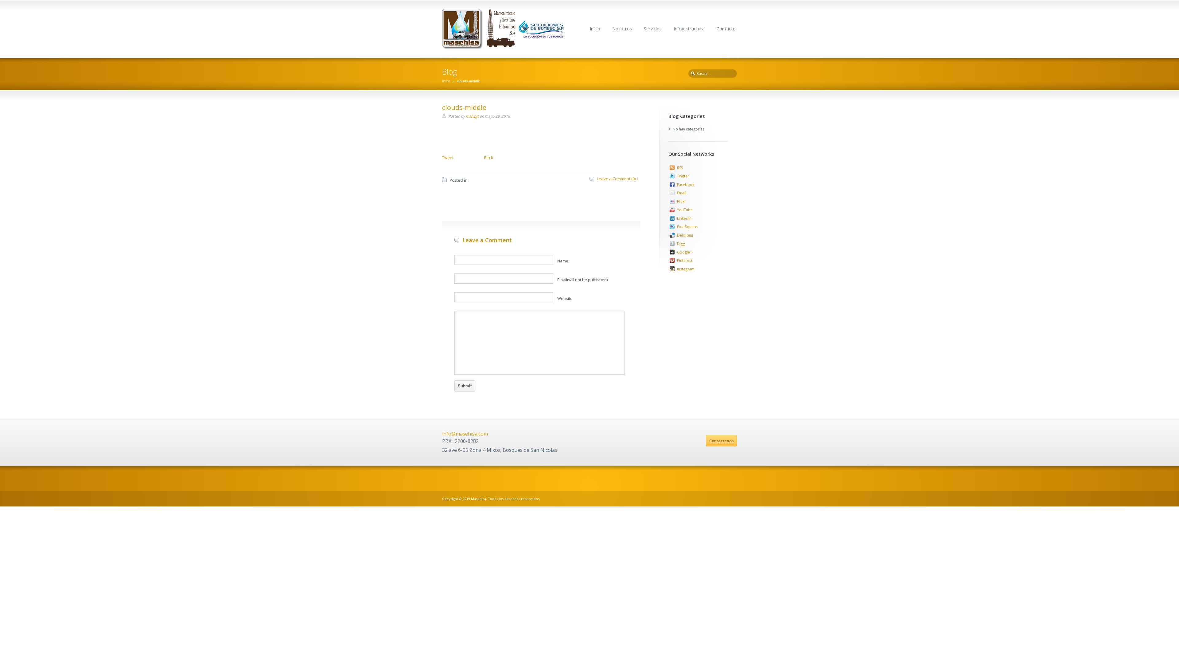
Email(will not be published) (582, 279)
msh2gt (472, 116)
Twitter (683, 176)
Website (565, 298)
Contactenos (721, 441)
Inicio (595, 29)
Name (562, 261)
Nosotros (622, 29)
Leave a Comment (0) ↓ (618, 178)
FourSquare (687, 226)
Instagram (686, 269)
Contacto (726, 29)
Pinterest (684, 260)
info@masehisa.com (465, 433)
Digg (681, 243)
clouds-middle (464, 107)
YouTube (685, 209)
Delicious (685, 235)
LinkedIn (684, 218)
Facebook (685, 184)
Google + (685, 252)
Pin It (488, 157)
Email (681, 193)
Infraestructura (689, 29)
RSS (680, 167)
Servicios (653, 29)
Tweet (447, 157)
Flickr (681, 201)
